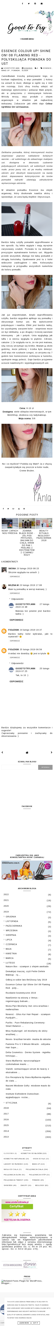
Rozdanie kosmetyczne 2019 (21, 993)
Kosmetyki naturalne (14, 1159)
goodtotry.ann (25, 604)
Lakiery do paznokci (13, 1164)
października (14, 926)
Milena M (13, 585)
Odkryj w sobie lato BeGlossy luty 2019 (26, 980)
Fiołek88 (13, 630)
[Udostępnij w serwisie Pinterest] (24, 509)
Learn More (24, 1323)
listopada (12, 921)
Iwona (12, 568)
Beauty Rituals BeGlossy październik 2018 (44, 536)
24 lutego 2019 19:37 (31, 630)
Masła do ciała (11, 1169)
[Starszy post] (52, 752)
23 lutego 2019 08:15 (28, 568)
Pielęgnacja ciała (34, 1169)
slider (25, 70)
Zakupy (23, 1185)
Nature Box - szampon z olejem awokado (27, 966)
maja (9, 949)
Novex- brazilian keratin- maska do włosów (28, 1039)
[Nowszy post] (2, 752)
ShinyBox (8, 1185)
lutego (10, 963)
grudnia (11, 916)
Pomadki (16, 70)
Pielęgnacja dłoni (12, 1175)
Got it (35, 1323)
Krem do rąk (39, 1159)
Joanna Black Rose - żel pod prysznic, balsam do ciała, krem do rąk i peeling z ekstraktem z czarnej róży (27, 543)
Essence (47, 68)
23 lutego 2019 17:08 (31, 585)
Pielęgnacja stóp (37, 1175)
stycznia (11, 1103)
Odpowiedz (15, 576)
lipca (9, 940)
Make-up (5, 70)
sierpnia (11, 935)
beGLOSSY (39, 1185)
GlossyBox (9, 1153)
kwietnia (11, 953)
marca (10, 958)
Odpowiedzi (17, 599)
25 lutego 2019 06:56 (31, 649)
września (12, 930)
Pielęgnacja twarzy (13, 1180)
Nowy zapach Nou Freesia (10, 532)
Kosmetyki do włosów (31, 1153)
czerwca (11, 944)
